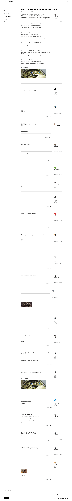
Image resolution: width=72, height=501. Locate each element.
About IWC (5, 19)
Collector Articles (6, 8)
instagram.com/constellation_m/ (57, 298)
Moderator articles (6, 13)
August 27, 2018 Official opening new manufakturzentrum (44, 5)
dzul (54, 236)
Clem (55, 337)
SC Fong (30, 11)
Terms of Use (66, 498)
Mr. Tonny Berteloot (57, 16)
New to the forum (6, 7)
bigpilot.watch (56, 153)
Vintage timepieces (6, 18)
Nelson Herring (56, 184)
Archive (5, 22)
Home (22, 5)
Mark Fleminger (54, 292)
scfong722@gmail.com (24, 475)
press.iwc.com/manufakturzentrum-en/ (39, 15)
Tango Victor (56, 146)
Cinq (55, 215)
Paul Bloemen (56, 258)
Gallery (5, 21)
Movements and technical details (8, 16)
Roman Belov (56, 108)
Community (5, 11)
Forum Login (60, 1)
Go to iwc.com (6, 498)
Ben (54, 354)
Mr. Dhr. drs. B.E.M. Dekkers (58, 125)
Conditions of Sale (56, 498)
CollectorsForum (11, 1)
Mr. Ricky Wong (56, 277)
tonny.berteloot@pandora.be (24, 67)
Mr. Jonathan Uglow (57, 169)
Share (50, 81)
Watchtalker (56, 434)
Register (64, 1)
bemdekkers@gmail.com (24, 131)
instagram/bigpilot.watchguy (24, 153)
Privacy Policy (62, 498)
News (4, 10)
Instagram (22, 341)
